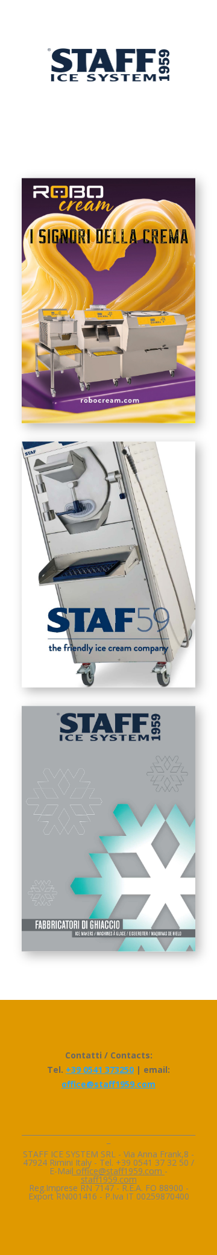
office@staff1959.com (108, 1084)
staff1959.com (109, 1179)
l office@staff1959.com (118, 1171)
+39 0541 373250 (100, 1069)
